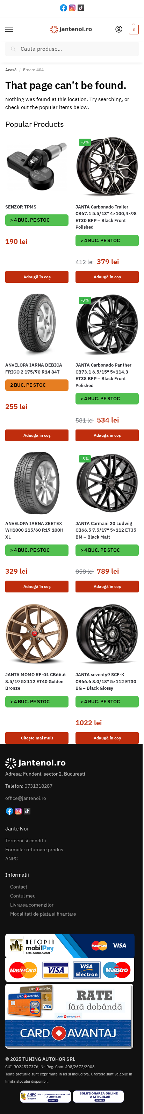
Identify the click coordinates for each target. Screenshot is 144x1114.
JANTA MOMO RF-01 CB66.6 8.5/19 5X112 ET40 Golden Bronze (35, 681)
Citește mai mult (37, 737)
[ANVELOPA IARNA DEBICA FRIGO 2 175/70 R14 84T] (37, 324)
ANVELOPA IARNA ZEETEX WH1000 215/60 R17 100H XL (34, 530)
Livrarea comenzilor (31, 905)
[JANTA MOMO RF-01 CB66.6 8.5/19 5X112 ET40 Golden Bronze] (37, 634)
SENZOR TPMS (20, 207)
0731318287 (38, 786)
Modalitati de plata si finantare (43, 914)
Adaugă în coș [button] (37, 276)
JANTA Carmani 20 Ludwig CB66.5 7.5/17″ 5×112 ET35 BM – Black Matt (105, 530)
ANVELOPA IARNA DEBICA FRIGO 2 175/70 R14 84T (33, 368)
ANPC (11, 858)
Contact (18, 887)
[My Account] (119, 29)
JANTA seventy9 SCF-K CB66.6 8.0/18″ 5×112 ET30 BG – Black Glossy (105, 681)
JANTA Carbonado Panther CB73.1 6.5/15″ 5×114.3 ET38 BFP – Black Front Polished (103, 375)
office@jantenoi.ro (25, 798)
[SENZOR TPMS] (37, 166)
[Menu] (15, 29)
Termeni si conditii (25, 840)
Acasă (10, 69)
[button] (133, 29)
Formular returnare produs (34, 849)
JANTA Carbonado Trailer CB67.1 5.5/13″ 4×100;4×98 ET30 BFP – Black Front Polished (106, 217)
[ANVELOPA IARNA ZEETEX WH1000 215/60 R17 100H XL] (37, 483)
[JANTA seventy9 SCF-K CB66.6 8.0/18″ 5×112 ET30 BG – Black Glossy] (107, 634)
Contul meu (23, 896)
